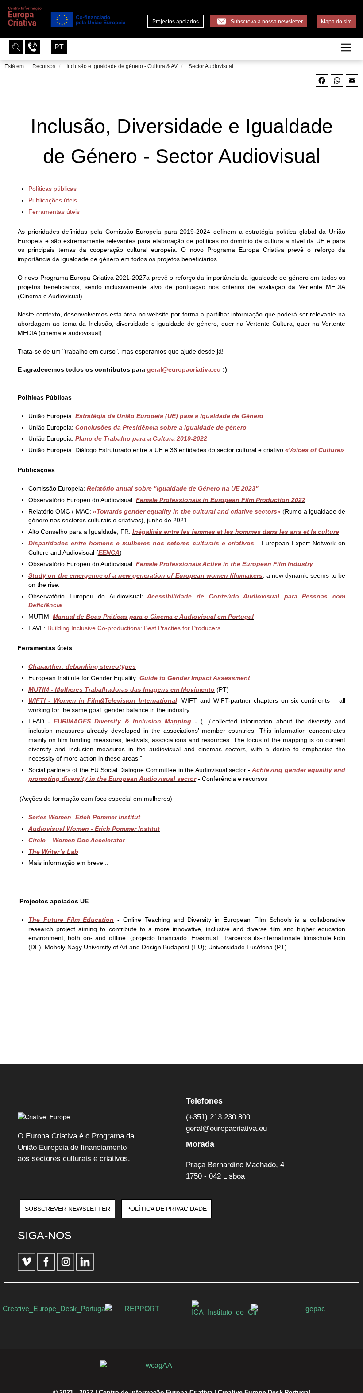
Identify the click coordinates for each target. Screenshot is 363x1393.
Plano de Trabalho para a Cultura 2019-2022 (141, 438)
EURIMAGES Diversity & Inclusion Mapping (124, 721)
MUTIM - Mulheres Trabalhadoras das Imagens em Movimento (121, 689)
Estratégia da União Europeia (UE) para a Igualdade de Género (169, 415)
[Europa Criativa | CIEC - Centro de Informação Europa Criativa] (66, 27)
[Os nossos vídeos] (27, 1268)
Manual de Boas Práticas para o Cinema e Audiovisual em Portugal (153, 616)
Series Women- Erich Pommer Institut (84, 817)
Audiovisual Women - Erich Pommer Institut (94, 828)
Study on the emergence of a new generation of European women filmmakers (145, 575)
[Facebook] (321, 84)
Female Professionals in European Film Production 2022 (220, 499)
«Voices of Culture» (314, 449)
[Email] (352, 84)
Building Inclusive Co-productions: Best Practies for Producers (133, 628)
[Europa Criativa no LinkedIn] (85, 1268)
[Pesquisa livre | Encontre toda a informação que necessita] (17, 46)
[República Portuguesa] (138, 1308)
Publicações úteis (52, 200)
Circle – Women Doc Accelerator (76, 840)
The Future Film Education (71, 919)
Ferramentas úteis (54, 211)
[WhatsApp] (337, 84)
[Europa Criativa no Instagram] (66, 1268)
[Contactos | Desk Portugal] (33, 46)
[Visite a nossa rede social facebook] (47, 1268)
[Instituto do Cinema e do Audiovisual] (225, 1309)
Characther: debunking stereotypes (82, 666)
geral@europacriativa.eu (184, 369)
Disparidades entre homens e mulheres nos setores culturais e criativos (141, 543)
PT (59, 47)
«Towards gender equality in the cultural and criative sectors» (187, 511)
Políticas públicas (52, 188)
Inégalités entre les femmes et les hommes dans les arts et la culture (235, 531)
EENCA (109, 552)
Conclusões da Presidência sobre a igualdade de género (161, 427)
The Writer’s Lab (53, 851)
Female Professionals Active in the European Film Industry (224, 563)
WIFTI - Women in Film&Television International (102, 700)
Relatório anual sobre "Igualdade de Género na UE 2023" (173, 488)
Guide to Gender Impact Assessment (194, 677)
